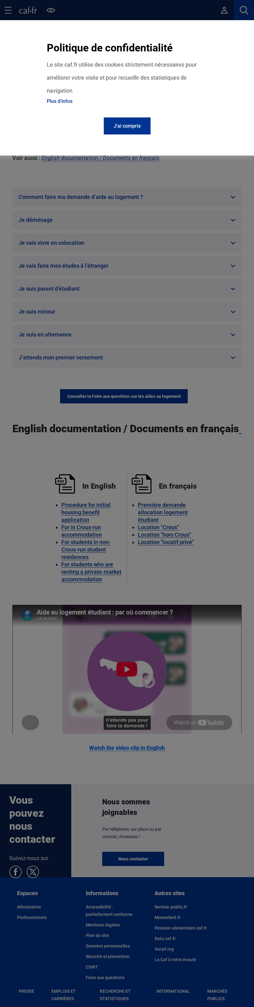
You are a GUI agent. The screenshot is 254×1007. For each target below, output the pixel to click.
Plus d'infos (59, 101)
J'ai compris (127, 126)
